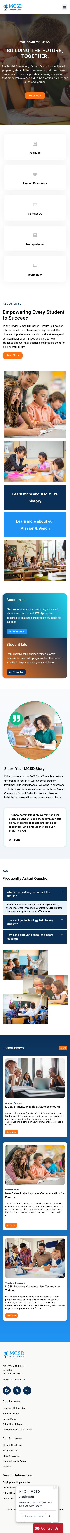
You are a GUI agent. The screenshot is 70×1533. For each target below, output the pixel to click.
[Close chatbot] (55, 1487)
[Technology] (35, 266)
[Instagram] (27, 1390)
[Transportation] (35, 235)
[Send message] (50, 1516)
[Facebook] (7, 1390)
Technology (35, 274)
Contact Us (35, 213)
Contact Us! (50, 1528)
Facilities (35, 152)
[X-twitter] (17, 1390)
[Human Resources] (35, 174)
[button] (64, 7)
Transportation (35, 244)
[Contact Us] (35, 205)
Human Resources (35, 183)
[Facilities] (35, 144)
